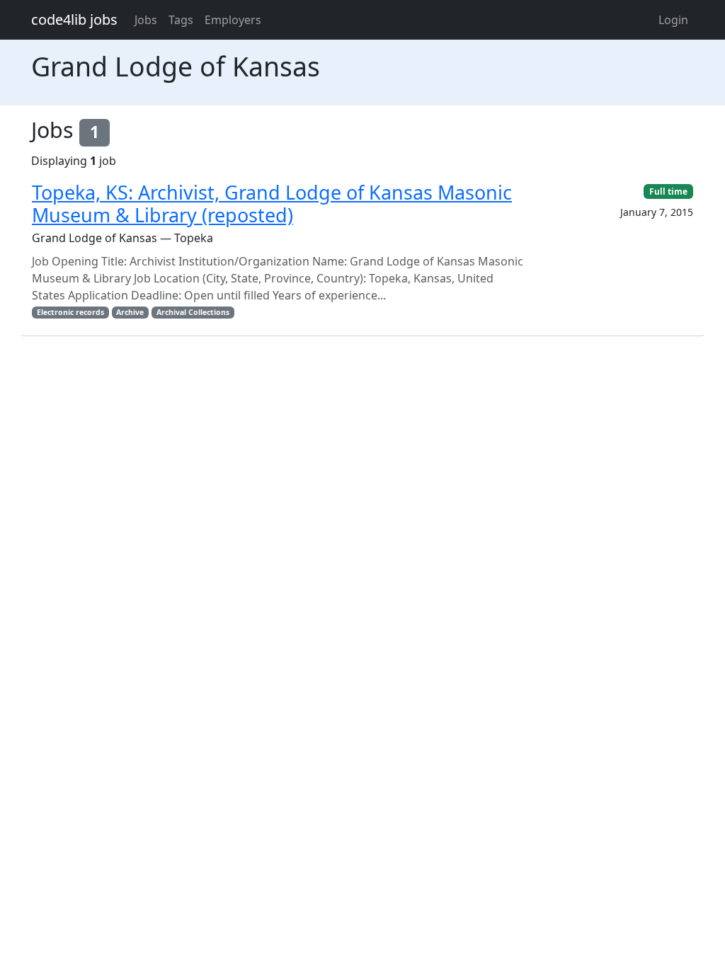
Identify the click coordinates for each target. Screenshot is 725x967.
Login (673, 20)
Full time (668, 191)
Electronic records (70, 312)
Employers (233, 20)
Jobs (146, 20)
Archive (130, 312)
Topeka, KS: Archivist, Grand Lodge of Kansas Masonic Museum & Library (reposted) (272, 203)
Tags (181, 20)
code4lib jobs (74, 19)
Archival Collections (192, 312)
